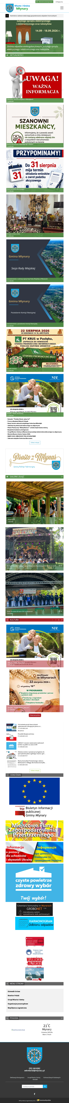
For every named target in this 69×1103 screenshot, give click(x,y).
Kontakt (35, 1079)
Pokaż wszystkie (35, 715)
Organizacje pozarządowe (18, 1004)
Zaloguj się (59, 2)
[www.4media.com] (43, 1100)
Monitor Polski (13, 995)
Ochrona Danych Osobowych (51, 1077)
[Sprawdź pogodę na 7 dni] (18, 1030)
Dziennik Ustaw (14, 991)
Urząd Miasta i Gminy (16, 999)
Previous (7, 36)
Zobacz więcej (35, 443)
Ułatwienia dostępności (46, 2)
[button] (62, 476)
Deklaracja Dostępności (17, 1077)
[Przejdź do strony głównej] (18, 7)
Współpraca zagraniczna (17, 1008)
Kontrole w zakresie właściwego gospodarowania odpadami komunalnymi (33, 16)
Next (62, 36)
